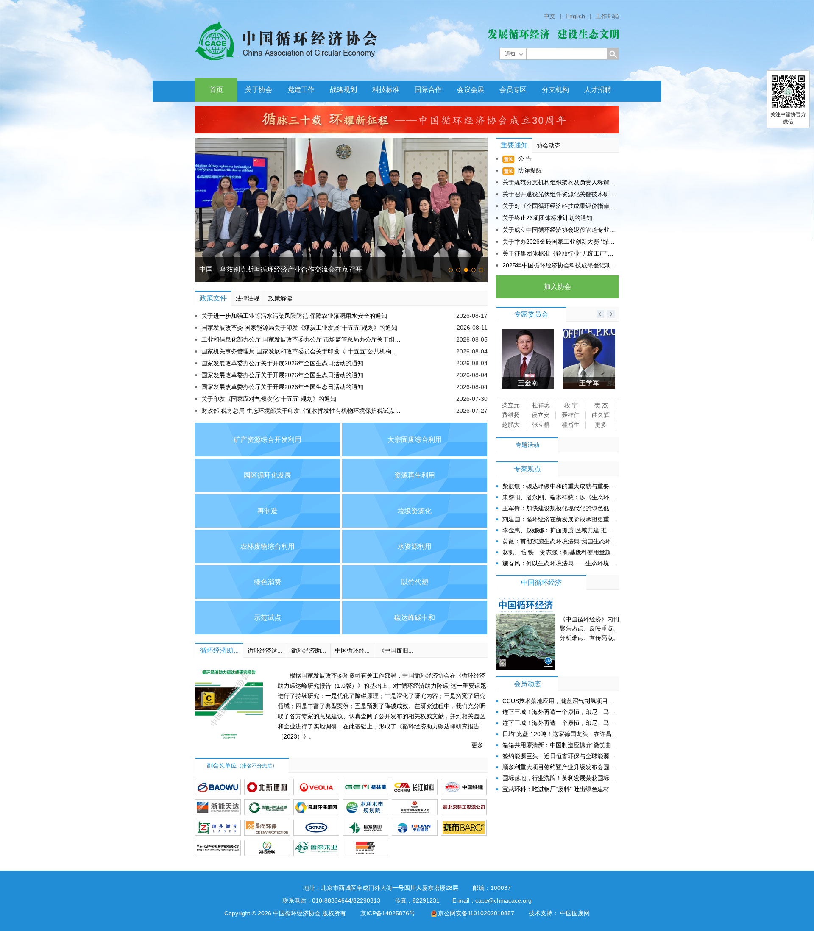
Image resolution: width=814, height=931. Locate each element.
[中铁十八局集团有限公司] (464, 787)
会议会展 (470, 89)
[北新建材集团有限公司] (267, 787)
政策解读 (280, 298)
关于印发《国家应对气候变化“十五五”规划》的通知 (268, 398)
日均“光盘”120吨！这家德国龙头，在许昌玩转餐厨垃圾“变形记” (585, 734)
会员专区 (513, 89)
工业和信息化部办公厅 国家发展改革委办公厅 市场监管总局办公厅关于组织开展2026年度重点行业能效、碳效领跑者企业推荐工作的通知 (302, 339)
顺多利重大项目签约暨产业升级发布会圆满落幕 (564, 767)
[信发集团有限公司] (365, 828)
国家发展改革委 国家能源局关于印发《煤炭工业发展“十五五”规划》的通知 (299, 327)
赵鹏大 (511, 424)
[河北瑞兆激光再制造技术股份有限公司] (218, 828)
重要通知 (514, 145)
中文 (549, 16)
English (575, 16)
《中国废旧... (396, 650)
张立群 (541, 424)
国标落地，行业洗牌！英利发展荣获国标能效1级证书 (572, 778)
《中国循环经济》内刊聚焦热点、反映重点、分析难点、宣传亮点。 (589, 628)
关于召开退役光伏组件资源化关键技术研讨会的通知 (559, 194)
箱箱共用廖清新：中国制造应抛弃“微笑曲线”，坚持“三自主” (580, 745)
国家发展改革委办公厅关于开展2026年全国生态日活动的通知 (282, 363)
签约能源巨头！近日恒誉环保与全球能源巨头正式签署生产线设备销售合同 (600, 756)
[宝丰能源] (365, 848)
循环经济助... (219, 650)
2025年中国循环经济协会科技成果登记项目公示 (559, 265)
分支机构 (555, 89)
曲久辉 (601, 414)
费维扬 (511, 414)
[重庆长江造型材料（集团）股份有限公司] (415, 787)
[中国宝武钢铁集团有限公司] (218, 787)
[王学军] (528, 332)
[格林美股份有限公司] (365, 787)
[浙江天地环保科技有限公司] (218, 807)
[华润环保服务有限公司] (267, 828)
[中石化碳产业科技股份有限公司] (218, 848)
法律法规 (247, 298)
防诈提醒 (529, 170)
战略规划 (343, 89)
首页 (216, 89)
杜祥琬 (541, 405)
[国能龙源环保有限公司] (415, 807)
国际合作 (428, 89)
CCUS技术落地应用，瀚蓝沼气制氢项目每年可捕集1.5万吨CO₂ (585, 701)
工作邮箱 (607, 16)
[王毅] (589, 332)
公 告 (524, 158)
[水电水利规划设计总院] (365, 807)
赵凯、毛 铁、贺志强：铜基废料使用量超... (559, 552)
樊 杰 (601, 405)
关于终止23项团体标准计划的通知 (547, 217)
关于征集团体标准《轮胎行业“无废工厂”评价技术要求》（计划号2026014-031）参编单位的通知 (559, 253)
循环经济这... (265, 650)
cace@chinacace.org (503, 900)
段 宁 (571, 405)
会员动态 (527, 683)
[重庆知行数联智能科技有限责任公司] (267, 848)
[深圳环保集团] (316, 807)
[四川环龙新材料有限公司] (464, 828)
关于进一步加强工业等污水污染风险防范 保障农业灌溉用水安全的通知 (294, 315)
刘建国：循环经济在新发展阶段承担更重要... (561, 519)
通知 (510, 54)
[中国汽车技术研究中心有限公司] (316, 828)
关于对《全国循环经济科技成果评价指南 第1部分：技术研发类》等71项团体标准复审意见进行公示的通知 (559, 206)
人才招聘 (597, 89)
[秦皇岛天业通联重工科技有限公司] (415, 828)
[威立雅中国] (316, 787)
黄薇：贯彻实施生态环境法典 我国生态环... (559, 541)
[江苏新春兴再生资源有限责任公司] (267, 807)
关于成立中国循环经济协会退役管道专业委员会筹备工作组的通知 (559, 229)
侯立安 (540, 414)
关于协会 (258, 89)
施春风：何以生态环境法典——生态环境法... (561, 563)
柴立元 (511, 405)
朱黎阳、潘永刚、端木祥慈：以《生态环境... (561, 497)
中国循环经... (352, 650)
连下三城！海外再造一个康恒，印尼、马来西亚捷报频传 (576, 712)
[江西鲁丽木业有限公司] (316, 848)
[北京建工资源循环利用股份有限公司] (464, 807)
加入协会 (557, 286)
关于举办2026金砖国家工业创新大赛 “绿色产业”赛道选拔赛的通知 (559, 241)
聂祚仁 (571, 414)
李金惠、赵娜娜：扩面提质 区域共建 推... (557, 530)
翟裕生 (571, 424)
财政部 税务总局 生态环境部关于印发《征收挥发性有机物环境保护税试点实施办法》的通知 (302, 410)
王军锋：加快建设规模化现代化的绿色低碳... (561, 508)
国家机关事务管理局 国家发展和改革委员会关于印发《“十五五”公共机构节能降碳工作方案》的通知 (302, 351)
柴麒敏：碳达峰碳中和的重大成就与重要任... (561, 486)
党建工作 (301, 89)
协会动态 (548, 145)
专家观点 (527, 468)
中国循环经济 (541, 582)
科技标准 (385, 89)
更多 (477, 745)
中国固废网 (575, 913)
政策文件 (213, 298)
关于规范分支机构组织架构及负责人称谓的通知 (559, 182)
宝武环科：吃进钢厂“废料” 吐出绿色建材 (555, 789)
